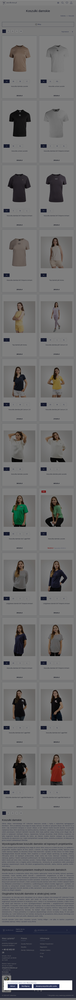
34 (6, 81)
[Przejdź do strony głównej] (9, 3)
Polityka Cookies (45, 950)
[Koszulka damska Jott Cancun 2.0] (56, 317)
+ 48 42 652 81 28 (8, 951)
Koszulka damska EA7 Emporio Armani (56, 151)
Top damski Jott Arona (56, 280)
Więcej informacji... (32, 983)
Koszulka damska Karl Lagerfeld (19, 539)
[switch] (7, 990)
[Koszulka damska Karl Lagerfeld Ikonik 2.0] (19, 769)
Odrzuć (12, 986)
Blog (41, 956)
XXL (57, 81)
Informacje (44, 938)
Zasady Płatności (26, 944)
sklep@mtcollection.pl (9, 968)
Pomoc (24, 938)
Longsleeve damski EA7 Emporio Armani (19, 603)
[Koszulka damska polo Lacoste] (56, 446)
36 (13, 81)
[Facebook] (35, 991)
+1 (27, 81)
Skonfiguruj (25, 986)
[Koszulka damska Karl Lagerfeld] (19, 511)
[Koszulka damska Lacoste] (19, 58)
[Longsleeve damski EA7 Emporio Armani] (19, 576)
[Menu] (58, 3)
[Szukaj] (63, 3)
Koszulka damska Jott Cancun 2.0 (56, 345)
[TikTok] (41, 991)
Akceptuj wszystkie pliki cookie (46, 986)
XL (50, 81)
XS (43, 146)
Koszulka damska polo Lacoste (56, 474)
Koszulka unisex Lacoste (57, 86)
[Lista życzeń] (67, 3)
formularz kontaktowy (6, 973)
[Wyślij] (67, 930)
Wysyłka (23, 947)
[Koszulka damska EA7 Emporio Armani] (56, 123)
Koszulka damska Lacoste (19, 86)
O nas (42, 953)
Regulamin (43, 947)
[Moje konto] (71, 3)
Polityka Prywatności (46, 944)
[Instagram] (38, 991)
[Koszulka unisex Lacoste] (56, 58)
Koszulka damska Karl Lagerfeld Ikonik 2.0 (19, 797)
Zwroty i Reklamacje (27, 950)
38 (20, 81)
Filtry (39, 24)
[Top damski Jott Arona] (56, 252)
